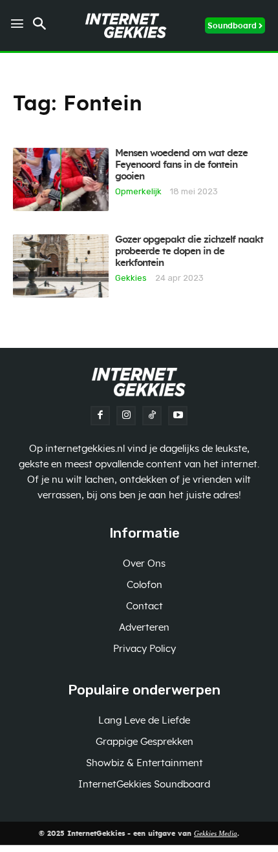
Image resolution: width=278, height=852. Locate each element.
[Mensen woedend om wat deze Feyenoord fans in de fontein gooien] (61, 179)
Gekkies (131, 277)
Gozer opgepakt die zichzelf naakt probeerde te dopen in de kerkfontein (189, 251)
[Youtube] (177, 415)
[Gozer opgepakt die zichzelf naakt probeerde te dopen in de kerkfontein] (61, 266)
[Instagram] (126, 415)
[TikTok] (152, 415)
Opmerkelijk (138, 191)
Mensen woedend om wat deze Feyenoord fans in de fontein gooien (181, 164)
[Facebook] (100, 415)
